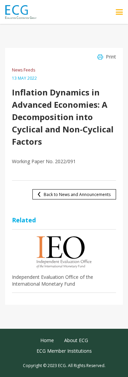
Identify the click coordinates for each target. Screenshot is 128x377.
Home (47, 340)
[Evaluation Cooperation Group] (23, 12)
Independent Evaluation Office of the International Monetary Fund (52, 280)
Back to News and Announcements (77, 194)
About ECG (76, 340)
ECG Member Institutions (64, 351)
